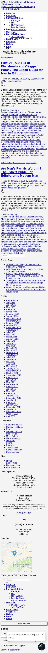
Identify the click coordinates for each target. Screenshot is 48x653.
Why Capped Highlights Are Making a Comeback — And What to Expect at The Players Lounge (24, 276)
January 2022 (12, 339)
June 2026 (11, 305)
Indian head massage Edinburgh (21, 226)
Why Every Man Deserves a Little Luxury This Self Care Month (24, 270)
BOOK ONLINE (24, 513)
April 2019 (10, 364)
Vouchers (10, 41)
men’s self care (18, 237)
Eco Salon (11, 16)
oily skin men (30, 242)
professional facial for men (13, 246)
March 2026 (11, 312)
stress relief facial (18, 248)
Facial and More (18, 30)
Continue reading (10, 110)
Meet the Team (18, 34)
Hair (13, 23)
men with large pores (10, 130)
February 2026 (12, 314)
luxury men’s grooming (30, 228)
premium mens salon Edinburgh (24, 244)
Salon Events (12, 447)
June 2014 (11, 409)
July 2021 (10, 341)
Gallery (9, 44)
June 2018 (11, 380)
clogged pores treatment (12, 121)
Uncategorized (12, 452)
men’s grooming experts (22, 135)
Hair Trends (11, 434)
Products (10, 445)
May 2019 (10, 362)
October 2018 (12, 373)
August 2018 (12, 378)
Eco (8, 429)
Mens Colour (12, 436)
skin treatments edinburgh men (20, 152)
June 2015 (11, 400)
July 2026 (10, 303)
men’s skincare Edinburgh (21, 137)
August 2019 (12, 355)
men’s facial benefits (35, 230)
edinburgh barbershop (34, 121)
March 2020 (11, 350)
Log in (9, 461)
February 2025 (12, 323)
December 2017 (13, 384)
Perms (9, 443)
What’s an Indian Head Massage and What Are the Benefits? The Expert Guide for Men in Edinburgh (26, 289)
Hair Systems (17, 25)
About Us (10, 13)
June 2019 (11, 359)
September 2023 (13, 328)
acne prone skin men (34, 219)
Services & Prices (14, 18)
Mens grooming (31, 163)
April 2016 (10, 393)
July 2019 (10, 357)
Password (6, 641)
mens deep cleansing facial (22, 142)
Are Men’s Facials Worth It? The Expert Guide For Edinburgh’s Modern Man (21, 172)
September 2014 (13, 407)
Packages (15, 20)
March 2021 (11, 348)
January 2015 (12, 405)
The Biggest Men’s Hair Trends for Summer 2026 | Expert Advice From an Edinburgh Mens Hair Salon (25, 282)
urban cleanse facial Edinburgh (21, 252)
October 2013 (12, 414)
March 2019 (11, 366)
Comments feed (13, 465)
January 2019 (12, 368)
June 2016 (11, 389)
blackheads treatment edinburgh (26, 117)
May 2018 (10, 382)
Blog (8, 47)
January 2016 (12, 396)
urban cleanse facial (20, 155)
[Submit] (2, 258)
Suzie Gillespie (37, 79)
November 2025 (13, 321)
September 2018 (13, 375)
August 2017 (12, 387)
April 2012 (10, 416)
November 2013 (13, 412)
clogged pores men (30, 119)
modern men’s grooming (12, 242)
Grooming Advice (7, 57)
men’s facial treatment (31, 130)
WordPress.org (13, 467)
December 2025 (13, 318)
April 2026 (10, 309)
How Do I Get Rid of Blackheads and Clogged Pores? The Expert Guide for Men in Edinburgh (22, 68)
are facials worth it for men (13, 221)
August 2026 (12, 300)
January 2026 (12, 316)
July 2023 (10, 332)
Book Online (12, 39)
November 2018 (13, 371)
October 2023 (12, 325)
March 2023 (11, 337)
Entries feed (11, 463)
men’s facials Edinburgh (12, 133)
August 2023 (12, 330)
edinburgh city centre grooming (15, 124)
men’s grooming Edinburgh (13, 235)
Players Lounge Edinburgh (22, 149)
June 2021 (11, 343)
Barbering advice (6, 163)
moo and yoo (34, 146)
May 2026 (10, 307)
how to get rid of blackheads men (30, 128)
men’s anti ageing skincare (13, 230)
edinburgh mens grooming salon (21, 126)
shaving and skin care (24, 151)
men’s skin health (34, 237)
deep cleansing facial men (13, 224)
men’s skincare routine (36, 239)
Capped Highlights (14, 427)
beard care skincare (35, 221)
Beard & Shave (18, 27)
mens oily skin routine (17, 146)
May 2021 (10, 346)
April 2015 (10, 402)
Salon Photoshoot (14, 450)
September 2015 (13, 398)
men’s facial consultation (12, 233)
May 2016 (10, 391)
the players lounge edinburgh (23, 251)
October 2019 (12, 353)
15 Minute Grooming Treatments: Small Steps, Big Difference (23, 265)
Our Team (10, 32)
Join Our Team (17, 37)
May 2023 (10, 334)
